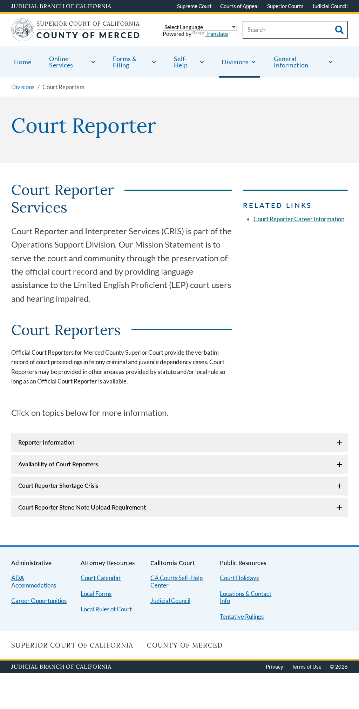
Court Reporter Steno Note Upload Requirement (82, 507)
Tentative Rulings (242, 616)
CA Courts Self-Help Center (176, 581)
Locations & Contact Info (245, 597)
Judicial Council (330, 6)
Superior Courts (285, 6)
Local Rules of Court (106, 609)
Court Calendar (101, 578)
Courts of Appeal (239, 6)
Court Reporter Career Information (298, 219)
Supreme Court (194, 6)
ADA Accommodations (33, 581)
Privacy (274, 666)
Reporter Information (46, 442)
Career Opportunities (39, 600)
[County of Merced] (75, 37)
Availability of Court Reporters (58, 464)
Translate (216, 33)
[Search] (339, 29)
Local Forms (96, 593)
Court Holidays (239, 578)
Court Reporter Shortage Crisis (58, 485)
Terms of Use (306, 666)
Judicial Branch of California (61, 5)
